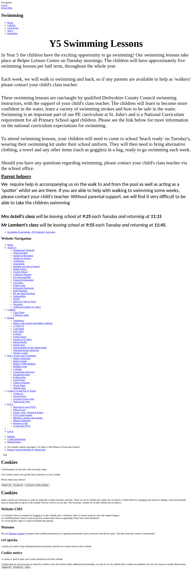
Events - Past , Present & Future (28, 412)
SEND (16, 299)
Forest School (19, 336)
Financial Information (23, 280)
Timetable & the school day (26, 350)
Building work (20, 366)
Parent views (19, 345)
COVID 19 (18, 326)
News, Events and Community (21, 355)
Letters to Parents (21, 382)
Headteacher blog (21, 374)
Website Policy (14, 442)
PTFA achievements (22, 415)
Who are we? (19, 409)
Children (11, 25)
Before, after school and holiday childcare (33, 323)
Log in (4, 5)
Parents (10, 318)
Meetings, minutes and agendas (28, 418)
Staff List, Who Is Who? (24, 301)
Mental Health (20, 342)
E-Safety (17, 334)
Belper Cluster (20, 361)
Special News (19, 396)
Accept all (18, 485)
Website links (19, 388)
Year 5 (10, 30)
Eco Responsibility (22, 277)
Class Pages (12, 28)
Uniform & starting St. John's (27, 307)
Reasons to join (20, 423)
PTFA (10, 404)
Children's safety (21, 315)
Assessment (18, 263)
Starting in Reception (23, 255)
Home (10, 22)
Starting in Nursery (22, 258)
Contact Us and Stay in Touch (21, 391)
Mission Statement (22, 420)
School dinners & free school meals (30, 347)
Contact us (18, 393)
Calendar (17, 369)
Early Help (18, 331)
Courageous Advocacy (24, 372)
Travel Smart (19, 385)
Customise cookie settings (36, 485)
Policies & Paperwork (23, 288)
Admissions (18, 261)
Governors (18, 282)
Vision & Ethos (20, 253)
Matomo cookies (16, 533)
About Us (11, 247)
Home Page (6, 8)
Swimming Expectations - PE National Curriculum (31, 232)
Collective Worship (22, 274)
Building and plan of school (26, 266)
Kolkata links (19, 377)
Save (27, 567)
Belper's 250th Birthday (24, 364)
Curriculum (18, 328)
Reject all (6, 485)
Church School (20, 272)
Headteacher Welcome (23, 250)
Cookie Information (16, 439)
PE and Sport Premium (24, 293)
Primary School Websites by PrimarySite (26, 449)
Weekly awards (20, 353)
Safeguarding (19, 296)
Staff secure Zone (21, 401)
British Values (19, 269)
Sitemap (11, 436)
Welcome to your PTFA (24, 407)
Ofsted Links (19, 285)
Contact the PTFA (21, 426)
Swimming (12, 33)
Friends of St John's (22, 339)
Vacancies (18, 304)
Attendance (18, 320)
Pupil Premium (20, 291)
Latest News (19, 380)
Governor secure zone (23, 399)
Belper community (22, 358)
